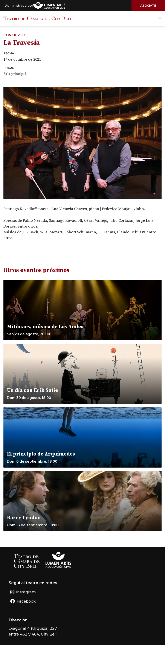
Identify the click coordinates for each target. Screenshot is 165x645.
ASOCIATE (148, 6)
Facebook (26, 601)
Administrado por (19, 6)
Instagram (26, 592)
